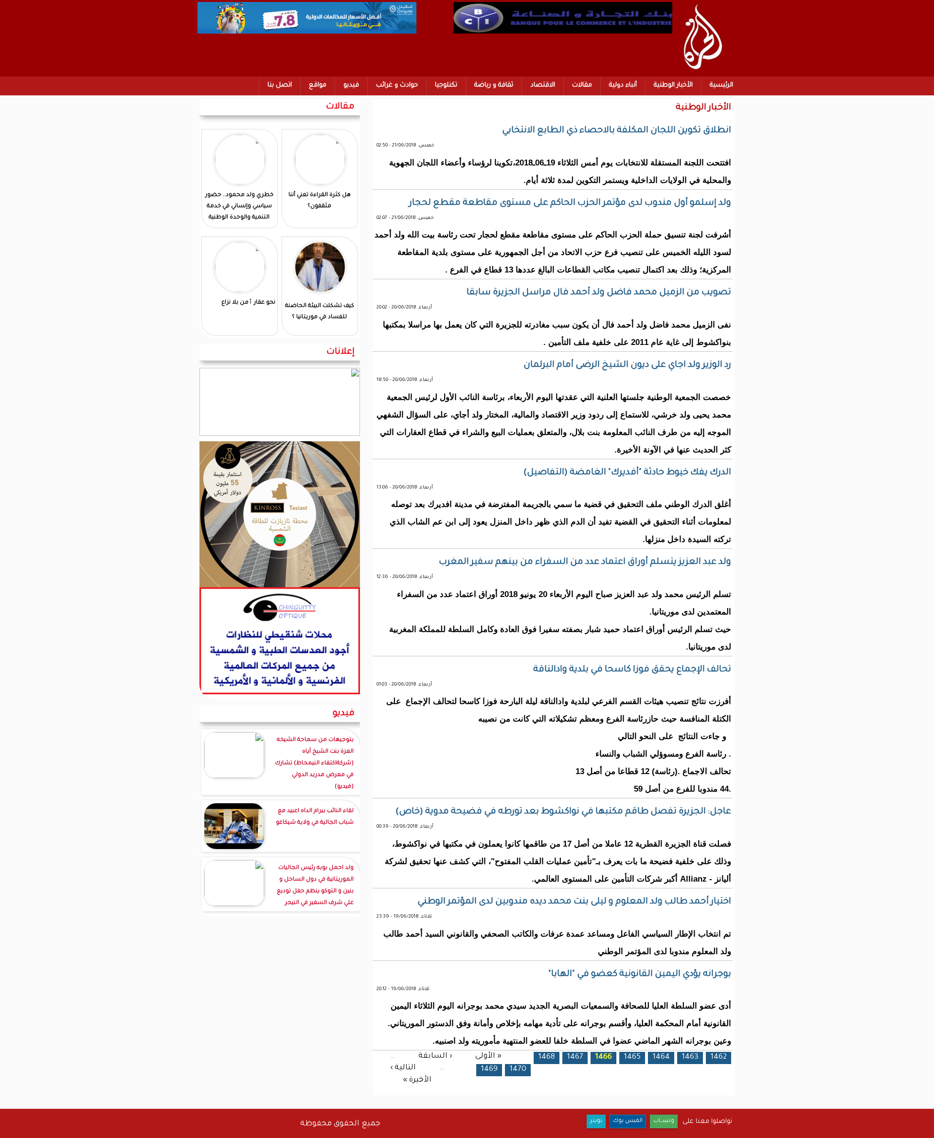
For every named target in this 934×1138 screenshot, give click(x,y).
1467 (575, 1057)
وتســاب (663, 1121)
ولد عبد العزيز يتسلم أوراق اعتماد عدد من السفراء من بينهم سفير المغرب (585, 562)
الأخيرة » (417, 1080)
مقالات (582, 85)
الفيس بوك (628, 1121)
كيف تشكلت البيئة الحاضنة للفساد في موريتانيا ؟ (319, 312)
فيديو (351, 85)
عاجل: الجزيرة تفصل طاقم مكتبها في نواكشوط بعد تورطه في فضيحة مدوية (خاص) (563, 812)
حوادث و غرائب (397, 85)
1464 (661, 1057)
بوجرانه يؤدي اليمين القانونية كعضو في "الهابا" (639, 974)
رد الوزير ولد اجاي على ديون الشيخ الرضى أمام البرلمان (627, 365)
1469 (489, 1070)
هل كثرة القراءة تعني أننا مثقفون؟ (319, 201)
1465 (632, 1057)
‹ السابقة (435, 1056)
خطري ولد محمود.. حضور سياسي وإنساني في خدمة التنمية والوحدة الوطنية (239, 206)
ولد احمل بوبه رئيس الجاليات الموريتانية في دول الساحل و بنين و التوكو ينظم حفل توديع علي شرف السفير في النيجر (315, 885)
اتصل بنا (280, 85)
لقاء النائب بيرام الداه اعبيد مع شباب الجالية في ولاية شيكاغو (315, 817)
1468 (546, 1057)
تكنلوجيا (446, 85)
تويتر (596, 1121)
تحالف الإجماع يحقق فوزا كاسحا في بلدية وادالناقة (632, 670)
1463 (690, 1057)
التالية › (403, 1068)
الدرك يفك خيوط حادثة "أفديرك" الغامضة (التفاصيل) (627, 473)
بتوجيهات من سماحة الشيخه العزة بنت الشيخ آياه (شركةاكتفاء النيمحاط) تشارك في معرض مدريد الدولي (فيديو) (314, 763)
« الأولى (488, 1056)
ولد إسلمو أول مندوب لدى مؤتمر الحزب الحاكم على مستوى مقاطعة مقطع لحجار (570, 203)
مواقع (317, 85)
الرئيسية (721, 85)
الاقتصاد (542, 85)
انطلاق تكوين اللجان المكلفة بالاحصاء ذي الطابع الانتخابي (616, 131)
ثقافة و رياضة (493, 85)
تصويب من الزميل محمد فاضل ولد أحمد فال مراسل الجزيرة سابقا (599, 293)
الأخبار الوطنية (673, 85)
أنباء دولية (623, 85)
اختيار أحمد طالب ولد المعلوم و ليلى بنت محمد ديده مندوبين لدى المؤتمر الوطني (574, 902)
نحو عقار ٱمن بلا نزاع (248, 303)
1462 (718, 1057)
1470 (517, 1070)
